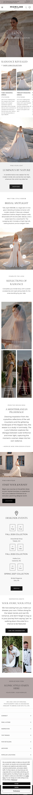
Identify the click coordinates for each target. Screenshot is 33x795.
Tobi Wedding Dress (7, 94)
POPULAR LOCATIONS (8, 755)
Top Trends (5, 735)
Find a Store (5, 722)
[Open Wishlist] (30, 8)
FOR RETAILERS (6, 741)
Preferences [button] (14, 779)
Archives (4, 748)
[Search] (26, 7)
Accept (16, 783)
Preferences (16, 791)
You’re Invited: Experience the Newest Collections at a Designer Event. (21, 2)
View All (16, 588)
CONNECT (4, 715)
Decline (16, 787)
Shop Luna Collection (12, 65)
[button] (16, 187)
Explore (16, 346)
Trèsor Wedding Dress (24, 94)
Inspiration (5, 728)
